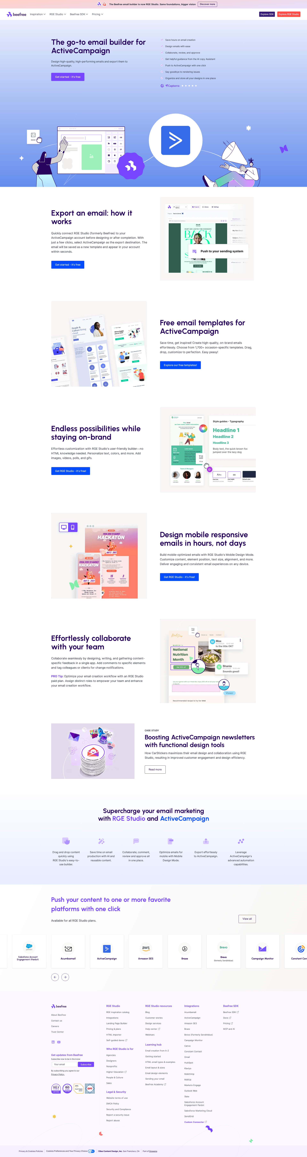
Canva (187, 1046)
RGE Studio (113, 1006)
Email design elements (156, 1073)
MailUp (187, 1079)
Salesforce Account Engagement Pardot (194, 1103)
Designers (111, 1061)
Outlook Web (190, 1091)
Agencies (111, 1055)
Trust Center (57, 1032)
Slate (186, 1096)
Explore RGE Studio (289, 14)
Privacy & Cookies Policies (31, 1151)
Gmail (187, 1057)
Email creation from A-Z (157, 1051)
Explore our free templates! (180, 365)
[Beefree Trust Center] (56, 1089)
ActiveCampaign (192, 1018)
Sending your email (154, 1079)
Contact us (56, 1021)
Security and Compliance (118, 1109)
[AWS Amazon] (78, 1089)
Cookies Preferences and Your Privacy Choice (67, 1151)
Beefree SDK (231, 1006)
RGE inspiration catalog (117, 1012)
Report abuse (113, 1120)
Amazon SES (190, 1023)
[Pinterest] (59, 1042)
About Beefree (58, 1015)
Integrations (112, 1018)
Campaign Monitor (193, 1040)
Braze (187, 1029)
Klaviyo (187, 1068)
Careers (55, 1026)
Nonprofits (111, 1066)
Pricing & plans (113, 1029)
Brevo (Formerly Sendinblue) (198, 1035)
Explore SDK (267, 14)
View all (247, 918)
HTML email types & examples (160, 1062)
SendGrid (189, 1116)
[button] (38, 14)
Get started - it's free (67, 76)
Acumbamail (190, 1012)
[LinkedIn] (53, 1042)
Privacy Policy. (58, 1074)
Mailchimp (189, 1074)
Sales (109, 1083)
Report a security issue (117, 1115)
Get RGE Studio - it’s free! (70, 471)
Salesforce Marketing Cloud (198, 1111)
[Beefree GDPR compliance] (67, 1089)
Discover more (207, 4)
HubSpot (188, 1063)
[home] (16, 14)
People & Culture (114, 1077)
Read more (155, 769)
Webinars (149, 1035)
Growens (153, 1151)
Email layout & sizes (155, 1067)
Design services (153, 1023)
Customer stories (154, 1018)
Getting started (153, 1056)
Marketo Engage (192, 1085)
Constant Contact (193, 1051)
